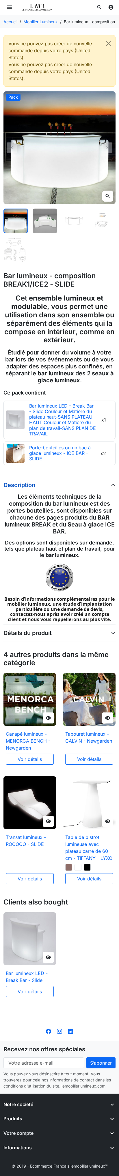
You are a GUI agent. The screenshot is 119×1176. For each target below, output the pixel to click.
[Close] (108, 43)
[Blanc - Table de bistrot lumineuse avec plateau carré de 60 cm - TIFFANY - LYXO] (78, 867)
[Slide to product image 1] (15, 221)
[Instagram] (59, 1030)
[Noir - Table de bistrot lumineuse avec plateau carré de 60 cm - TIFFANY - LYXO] (87, 867)
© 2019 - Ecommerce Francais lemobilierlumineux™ (60, 1166)
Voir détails (30, 759)
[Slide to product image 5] (15, 250)
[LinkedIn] (70, 1030)
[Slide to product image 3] (74, 221)
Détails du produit (27, 632)
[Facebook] (48, 1030)
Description (19, 485)
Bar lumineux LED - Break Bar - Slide (27, 976)
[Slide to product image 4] (103, 221)
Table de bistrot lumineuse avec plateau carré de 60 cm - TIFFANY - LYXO (88, 847)
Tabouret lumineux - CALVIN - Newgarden (88, 737)
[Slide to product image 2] (45, 221)
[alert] (59, 61)
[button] (99, 7)
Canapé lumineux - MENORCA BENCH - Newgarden (28, 741)
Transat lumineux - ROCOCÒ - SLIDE (26, 840)
